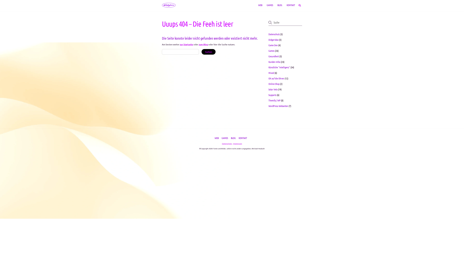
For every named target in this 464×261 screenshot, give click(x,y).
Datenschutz (274, 34)
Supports (272, 95)
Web (260, 5)
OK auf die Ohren (276, 78)
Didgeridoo (273, 39)
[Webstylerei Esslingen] (169, 6)
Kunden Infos (274, 61)
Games (270, 5)
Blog (279, 5)
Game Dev (273, 45)
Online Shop (273, 83)
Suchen (208, 52)
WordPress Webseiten (278, 106)
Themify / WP (274, 100)
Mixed (271, 72)
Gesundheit (273, 56)
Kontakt (291, 5)
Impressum (237, 144)
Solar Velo (273, 89)
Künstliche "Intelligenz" (279, 67)
